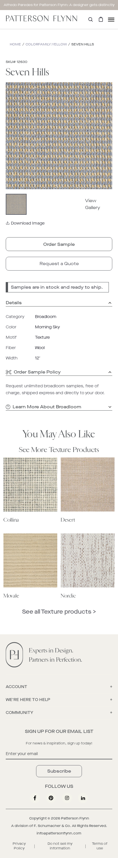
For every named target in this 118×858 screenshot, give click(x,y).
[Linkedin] (83, 798)
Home (15, 44)
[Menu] (111, 19)
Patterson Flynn (75, 818)
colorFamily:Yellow (46, 44)
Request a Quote (59, 264)
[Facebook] (35, 798)
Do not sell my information (60, 846)
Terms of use (99, 846)
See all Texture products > (59, 612)
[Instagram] (67, 798)
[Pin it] (51, 798)
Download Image (28, 223)
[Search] (90, 19)
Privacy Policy (19, 846)
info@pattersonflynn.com (59, 833)
